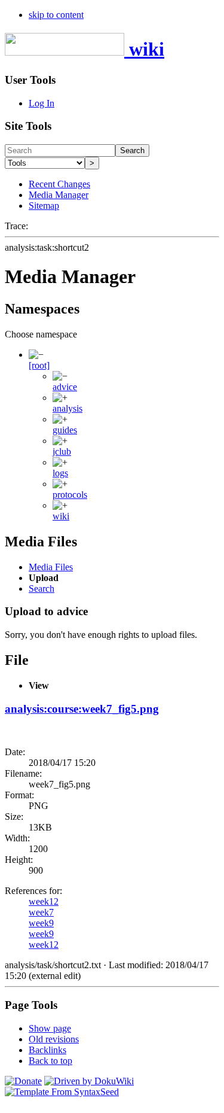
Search (132, 150)
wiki (61, 516)
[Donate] (23, 1081)
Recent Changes (59, 184)
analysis (67, 408)
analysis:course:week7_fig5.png (82, 709)
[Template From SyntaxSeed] (62, 1092)
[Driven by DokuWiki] (89, 1081)
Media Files (51, 567)
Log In (41, 103)
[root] (39, 365)
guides (65, 430)
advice (65, 387)
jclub (62, 451)
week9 (41, 923)
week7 (41, 912)
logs (60, 473)
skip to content (56, 15)
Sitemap (44, 205)
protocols (70, 494)
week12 (44, 901)
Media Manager (58, 195)
